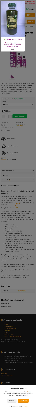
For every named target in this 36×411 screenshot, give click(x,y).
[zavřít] (21, 4)
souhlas (27, 392)
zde (26, 407)
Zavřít (12, 49)
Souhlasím (23, 401)
